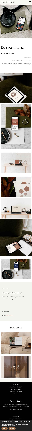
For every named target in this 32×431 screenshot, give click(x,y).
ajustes (13, 425)
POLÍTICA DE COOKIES (16, 389)
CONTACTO (16, 393)
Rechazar (12, 428)
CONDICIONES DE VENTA (16, 391)
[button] (30, 2)
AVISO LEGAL (16, 384)
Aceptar (4, 428)
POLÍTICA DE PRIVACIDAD (16, 387)
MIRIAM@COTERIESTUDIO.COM (16, 419)
